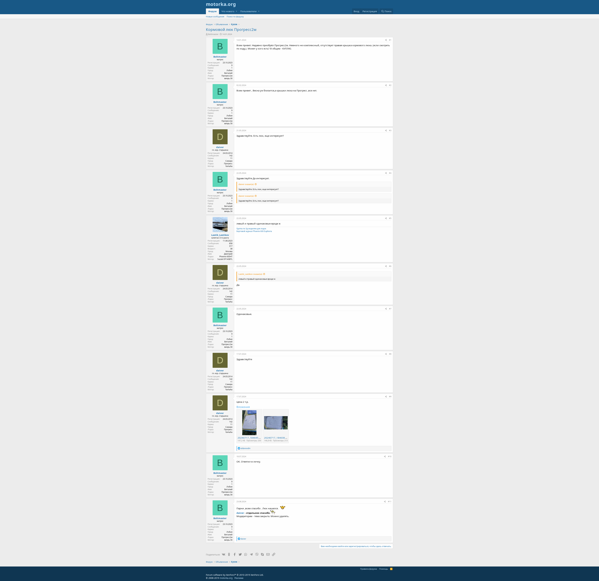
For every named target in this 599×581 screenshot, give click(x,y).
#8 (390, 354)
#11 (389, 501)
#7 (390, 308)
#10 (389, 456)
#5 (390, 218)
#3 (390, 130)
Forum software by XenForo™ (235, 574)
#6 (390, 266)
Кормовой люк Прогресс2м (231, 29)
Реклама (238, 577)
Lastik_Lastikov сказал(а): (250, 274)
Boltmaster (213, 34)
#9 (390, 396)
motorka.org (226, 577)
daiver (220, 147)
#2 (390, 85)
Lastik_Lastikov (220, 234)
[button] (236, 11)
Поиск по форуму (235, 16)
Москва (229, 251)
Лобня (229, 70)
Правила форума (368, 568)
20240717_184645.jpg (250, 437)
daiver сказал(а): (246, 184)
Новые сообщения (215, 16)
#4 (390, 173)
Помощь (383, 568)
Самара (228, 161)
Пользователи (248, 11)
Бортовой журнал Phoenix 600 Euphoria (254, 231)
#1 (390, 40)
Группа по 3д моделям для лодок (251, 228)
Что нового (227, 11)
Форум (212, 11)
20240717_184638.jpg (276, 437)
